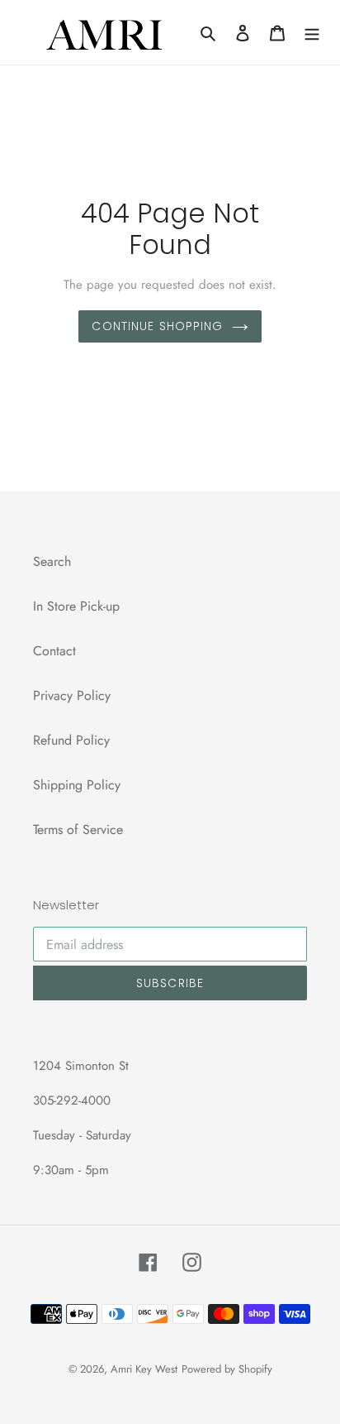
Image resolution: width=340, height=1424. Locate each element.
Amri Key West (144, 1369)
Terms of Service (78, 829)
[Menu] (312, 32)
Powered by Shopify (227, 1369)
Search (52, 561)
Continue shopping (157, 326)
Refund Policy (71, 740)
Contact (54, 650)
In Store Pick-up (76, 606)
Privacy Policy (72, 695)
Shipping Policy (76, 784)
